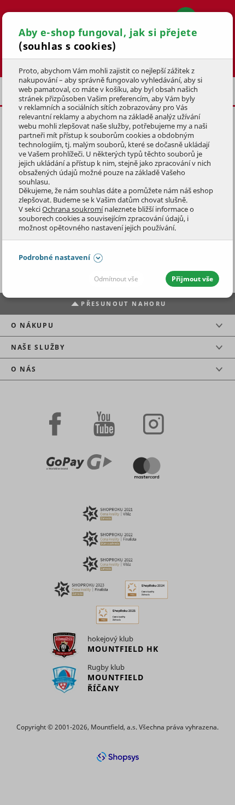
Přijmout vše (192, 278)
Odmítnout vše (116, 278)
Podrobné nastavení (54, 257)
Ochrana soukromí (72, 209)
